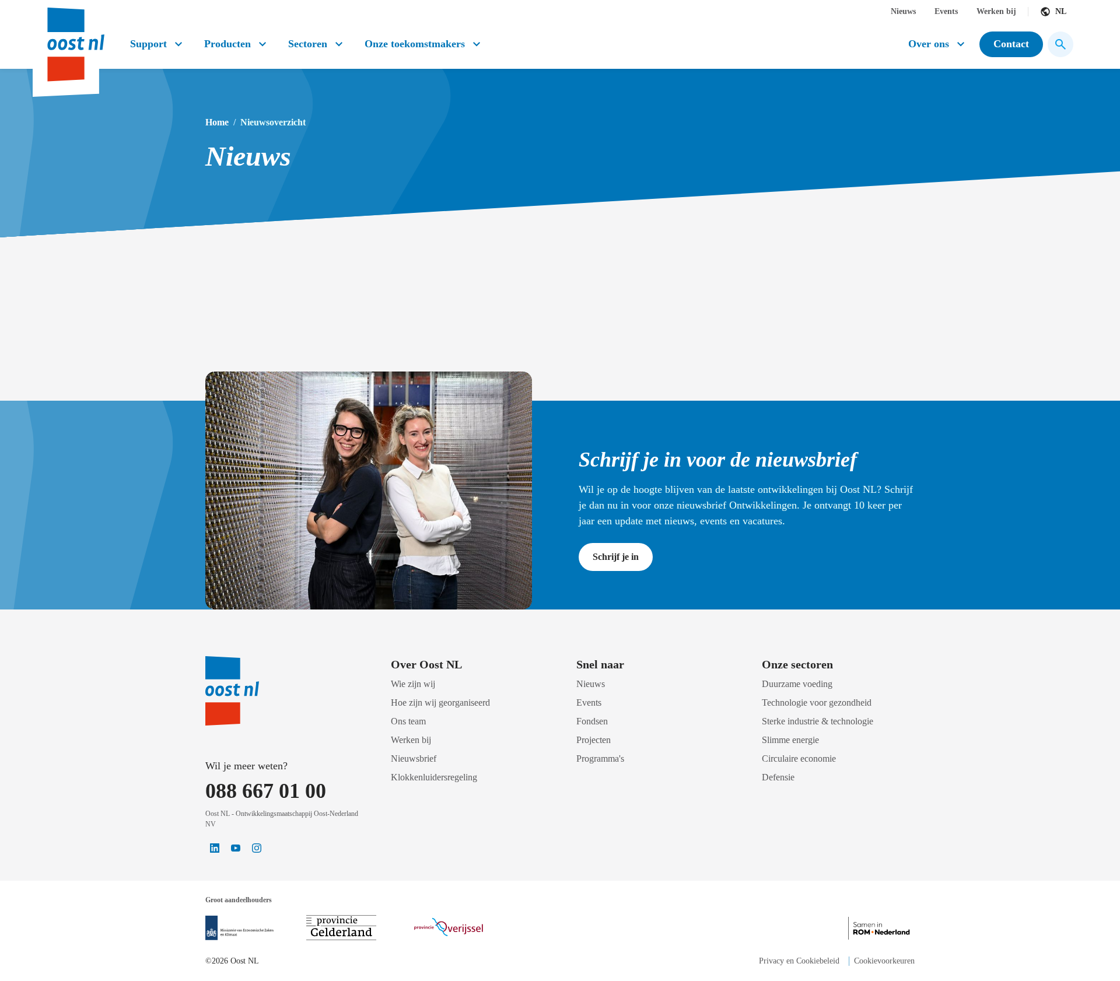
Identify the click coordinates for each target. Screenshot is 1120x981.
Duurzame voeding (797, 684)
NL (1060, 11)
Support (148, 44)
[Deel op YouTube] (235, 848)
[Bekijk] (239, 928)
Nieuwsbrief (413, 758)
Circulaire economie (799, 758)
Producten (227, 44)
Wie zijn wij (413, 684)
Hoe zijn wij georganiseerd (440, 702)
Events (946, 11)
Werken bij (996, 11)
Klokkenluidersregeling (434, 777)
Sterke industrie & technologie (817, 721)
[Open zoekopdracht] (1060, 44)
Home (217, 122)
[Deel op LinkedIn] (214, 848)
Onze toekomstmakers (415, 44)
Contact (1011, 44)
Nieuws (903, 11)
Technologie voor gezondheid (817, 702)
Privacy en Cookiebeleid (799, 961)
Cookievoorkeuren (884, 961)
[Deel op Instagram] (256, 848)
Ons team (408, 721)
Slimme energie (790, 740)
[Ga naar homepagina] (74, 40)
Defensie (778, 777)
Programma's (600, 758)
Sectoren (307, 44)
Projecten (593, 740)
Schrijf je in (616, 557)
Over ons (928, 44)
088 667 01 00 (265, 791)
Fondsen (592, 721)
